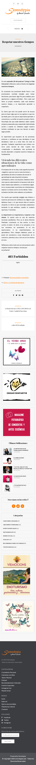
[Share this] (13, 295)
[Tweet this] (16, 295)
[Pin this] (22, 295)
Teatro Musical (8, 547)
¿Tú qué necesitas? (20, 485)
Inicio (3, 699)
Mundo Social (8, 536)
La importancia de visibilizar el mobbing (21, 449)
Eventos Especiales (8, 685)
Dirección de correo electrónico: (13, 731)
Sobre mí (4, 701)
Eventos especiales (9, 528)
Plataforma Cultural (8, 707)
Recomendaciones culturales (13, 543)
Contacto (5, 709)
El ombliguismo (19, 458)
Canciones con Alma (10, 521)
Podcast (18, 39)
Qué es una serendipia (9, 704)
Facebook (7, 717)
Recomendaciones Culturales (11, 683)
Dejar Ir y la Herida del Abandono (14, 282)
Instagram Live (8, 532)
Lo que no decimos (20, 476)
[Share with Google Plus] (19, 295)
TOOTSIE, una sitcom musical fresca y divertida (23, 467)
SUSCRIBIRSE (18, 20)
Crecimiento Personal (10, 524)
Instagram (7, 723)
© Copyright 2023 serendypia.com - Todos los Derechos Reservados (18, 760)
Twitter (6, 720)
